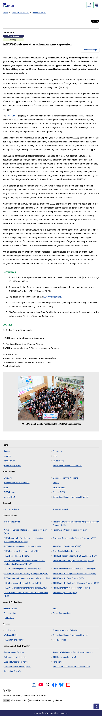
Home (5, 13)
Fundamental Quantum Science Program (70, 530)
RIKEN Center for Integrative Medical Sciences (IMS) (74, 573)
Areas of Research (60, 509)
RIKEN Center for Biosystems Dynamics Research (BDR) (27, 578)
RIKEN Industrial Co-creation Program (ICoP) (22, 546)
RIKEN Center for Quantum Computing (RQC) (22, 569)
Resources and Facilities (14, 652)
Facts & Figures (59, 487)
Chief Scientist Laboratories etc (66, 551)
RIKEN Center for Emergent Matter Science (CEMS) (25, 588)
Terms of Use (9, 461)
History (56, 483)
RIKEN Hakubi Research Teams (17, 556)
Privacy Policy (58, 461)
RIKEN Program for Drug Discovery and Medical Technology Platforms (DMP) (23, 540)
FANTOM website (51, 297)
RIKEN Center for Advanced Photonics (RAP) (71, 588)
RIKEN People (9, 492)
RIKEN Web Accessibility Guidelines (67, 466)
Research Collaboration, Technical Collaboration (73, 652)
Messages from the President (65, 478)
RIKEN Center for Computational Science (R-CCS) (73, 561)
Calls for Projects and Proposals (17, 666)
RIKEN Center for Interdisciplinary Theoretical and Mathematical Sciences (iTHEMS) (24, 562)
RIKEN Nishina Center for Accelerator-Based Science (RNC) (26, 594)
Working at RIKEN (11, 635)
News (55, 608)
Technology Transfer (12, 671)
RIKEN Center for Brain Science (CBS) (68, 578)
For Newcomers (59, 640)
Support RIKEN (59, 492)
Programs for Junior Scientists (65, 630)
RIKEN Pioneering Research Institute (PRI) (21, 551)
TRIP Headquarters (12, 522)
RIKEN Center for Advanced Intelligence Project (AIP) (75, 569)
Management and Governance (16, 483)
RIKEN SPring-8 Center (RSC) (65, 593)
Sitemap (7, 456)
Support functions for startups (16, 662)
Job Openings (10, 630)
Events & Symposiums (62, 613)
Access (7, 451)
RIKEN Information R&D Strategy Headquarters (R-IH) (26, 573)
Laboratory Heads (11, 509)
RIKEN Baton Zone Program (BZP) (67, 546)
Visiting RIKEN (9, 497)
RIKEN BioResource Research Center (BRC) (22, 583)
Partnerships (58, 662)
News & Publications (20, 13)
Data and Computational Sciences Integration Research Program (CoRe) (76, 523)
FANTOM (11, 115)
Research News (39, 13)
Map (6, 487)
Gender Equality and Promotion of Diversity (71, 497)
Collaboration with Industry (15, 657)
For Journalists (10, 613)
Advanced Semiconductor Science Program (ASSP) (74, 538)
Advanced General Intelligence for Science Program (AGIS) (25, 531)
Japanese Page (90, 50)
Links (55, 456)
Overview (8, 478)
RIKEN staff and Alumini (14, 640)
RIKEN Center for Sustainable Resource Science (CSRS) (76, 583)
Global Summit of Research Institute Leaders (71, 666)
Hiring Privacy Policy (12, 466)
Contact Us (57, 451)
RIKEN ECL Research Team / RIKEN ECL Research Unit (75, 556)
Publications (9, 618)
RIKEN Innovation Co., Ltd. (63, 657)
